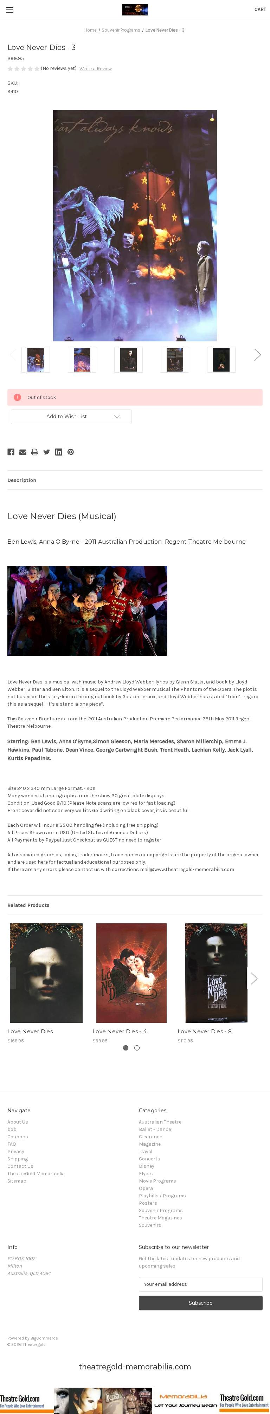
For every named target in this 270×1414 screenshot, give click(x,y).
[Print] (34, 452)
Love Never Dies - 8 (205, 1031)
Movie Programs (157, 1181)
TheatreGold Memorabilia (36, 1174)
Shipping (17, 1159)
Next (257, 354)
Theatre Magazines (160, 1218)
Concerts (149, 1159)
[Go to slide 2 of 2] (137, 1047)
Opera (146, 1188)
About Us (17, 1122)
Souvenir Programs (161, 1210)
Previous (13, 354)
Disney (146, 1166)
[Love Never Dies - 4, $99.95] (131, 973)
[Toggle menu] (9, 9)
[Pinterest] (70, 452)
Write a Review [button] (95, 69)
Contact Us (20, 1166)
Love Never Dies (30, 1031)
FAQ (11, 1144)
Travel (145, 1151)
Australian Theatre (160, 1122)
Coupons (17, 1137)
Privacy (15, 1151)
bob (12, 1129)
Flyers (146, 1174)
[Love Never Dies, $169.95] (46, 973)
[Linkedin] (58, 452)
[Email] (22, 452)
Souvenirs (150, 1225)
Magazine (150, 1144)
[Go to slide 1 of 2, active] (125, 1047)
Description (21, 480)
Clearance (150, 1137)
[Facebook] (10, 452)
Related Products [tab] (28, 905)
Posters (148, 1203)
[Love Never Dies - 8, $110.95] (216, 973)
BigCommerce (44, 1338)
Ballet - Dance (155, 1129)
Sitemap (16, 1181)
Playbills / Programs (162, 1196)
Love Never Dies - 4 (119, 1031)
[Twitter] (46, 452)
